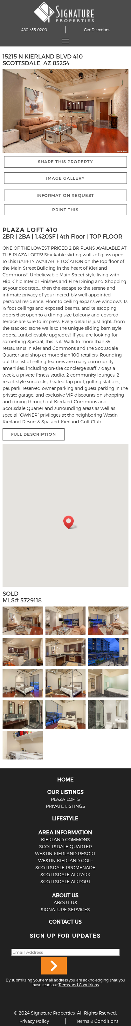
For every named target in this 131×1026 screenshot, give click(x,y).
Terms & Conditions (97, 1021)
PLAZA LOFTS (65, 799)
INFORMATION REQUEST (65, 195)
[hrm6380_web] (23, 697)
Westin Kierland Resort (65, 853)
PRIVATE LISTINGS (65, 806)
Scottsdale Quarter (65, 846)
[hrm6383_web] (23, 666)
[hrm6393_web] (23, 635)
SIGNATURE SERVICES (65, 909)
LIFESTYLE (65, 818)
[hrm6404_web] (65, 635)
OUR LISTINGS (65, 792)
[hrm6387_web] (65, 666)
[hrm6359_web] (23, 759)
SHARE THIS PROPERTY (65, 161)
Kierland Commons (65, 839)
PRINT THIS (65, 209)
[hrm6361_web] (108, 728)
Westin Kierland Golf (65, 860)
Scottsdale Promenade (65, 867)
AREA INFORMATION (65, 832)
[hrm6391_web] (108, 666)
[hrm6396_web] (108, 635)
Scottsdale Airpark (65, 874)
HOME (65, 779)
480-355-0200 (34, 29)
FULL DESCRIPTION (33, 434)
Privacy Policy (34, 1021)
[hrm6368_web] (108, 697)
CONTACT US (65, 922)
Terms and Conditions (79, 984)
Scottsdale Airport (65, 881)
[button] (70, 522)
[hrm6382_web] (65, 697)
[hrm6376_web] (23, 728)
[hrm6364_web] (65, 728)
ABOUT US (65, 895)
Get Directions (97, 29)
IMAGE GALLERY (65, 178)
